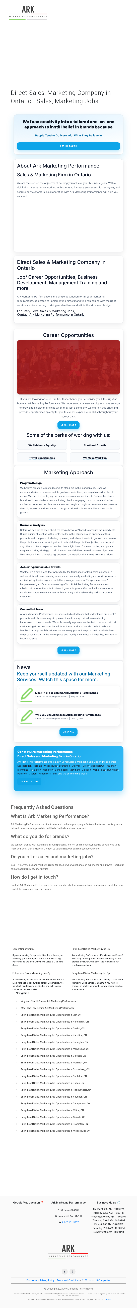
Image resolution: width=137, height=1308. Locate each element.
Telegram (107, 1299)
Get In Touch (68, 146)
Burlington (112, 769)
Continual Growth (95, 445)
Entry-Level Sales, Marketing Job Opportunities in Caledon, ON (53, 1055)
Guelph (33, 773)
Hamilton (22, 773)
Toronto (38, 765)
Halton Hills (45, 773)
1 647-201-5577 (70, 1222)
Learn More (68, 425)
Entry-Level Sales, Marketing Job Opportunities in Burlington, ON (54, 1042)
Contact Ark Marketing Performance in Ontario (51, 314)
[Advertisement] (68, 50)
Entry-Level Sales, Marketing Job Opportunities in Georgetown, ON (55, 1103)
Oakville (76, 765)
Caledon (86, 769)
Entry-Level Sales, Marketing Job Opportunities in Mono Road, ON (55, 1049)
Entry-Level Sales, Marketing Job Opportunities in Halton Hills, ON (55, 1021)
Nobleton (48, 769)
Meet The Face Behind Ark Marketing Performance (66, 692)
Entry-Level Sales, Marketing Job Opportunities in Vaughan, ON (54, 1096)
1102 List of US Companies (96, 1280)
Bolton (37, 769)
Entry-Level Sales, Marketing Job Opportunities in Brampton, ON (54, 1124)
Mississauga (50, 765)
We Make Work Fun (95, 458)
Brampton (64, 765)
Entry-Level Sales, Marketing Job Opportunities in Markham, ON (54, 1062)
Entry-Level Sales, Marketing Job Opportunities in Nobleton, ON (54, 1076)
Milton (86, 765)
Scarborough (24, 765)
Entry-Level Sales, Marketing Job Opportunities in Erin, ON (51, 1015)
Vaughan (111, 765)
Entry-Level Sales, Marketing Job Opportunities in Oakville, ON (53, 1117)
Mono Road (99, 769)
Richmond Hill (24, 769)
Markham (75, 769)
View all (68, 732)
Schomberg (61, 769)
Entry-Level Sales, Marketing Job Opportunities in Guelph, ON (53, 1028)
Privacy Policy (47, 1280)
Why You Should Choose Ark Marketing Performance (68, 714)
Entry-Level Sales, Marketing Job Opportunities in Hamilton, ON (54, 1035)
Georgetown (97, 765)
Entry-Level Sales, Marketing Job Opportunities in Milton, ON (52, 1110)
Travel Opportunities (42, 458)
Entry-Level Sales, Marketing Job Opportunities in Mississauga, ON (55, 1130)
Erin (55, 773)
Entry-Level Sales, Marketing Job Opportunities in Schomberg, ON (55, 1069)
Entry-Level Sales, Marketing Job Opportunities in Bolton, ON (52, 1083)
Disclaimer (32, 1280)
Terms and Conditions (68, 1280)
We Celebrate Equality (42, 445)
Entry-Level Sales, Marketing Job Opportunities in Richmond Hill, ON (56, 1090)
